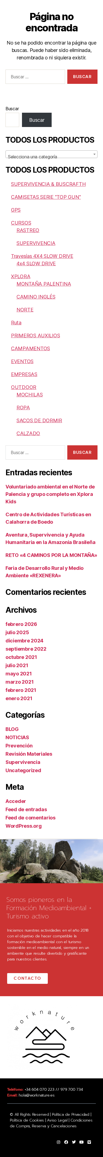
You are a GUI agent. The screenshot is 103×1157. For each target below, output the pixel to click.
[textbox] (51, 157)
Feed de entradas (26, 809)
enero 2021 (18, 698)
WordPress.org (23, 826)
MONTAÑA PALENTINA (43, 284)
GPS (16, 210)
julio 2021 (16, 665)
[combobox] (51, 154)
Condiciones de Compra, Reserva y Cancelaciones (51, 1123)
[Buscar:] (34, 78)
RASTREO (27, 230)
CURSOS (21, 223)
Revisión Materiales (28, 754)
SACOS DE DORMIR (39, 420)
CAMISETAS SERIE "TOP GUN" (46, 197)
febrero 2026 (21, 624)
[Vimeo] (89, 1142)
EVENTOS (22, 361)
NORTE (25, 310)
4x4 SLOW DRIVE (36, 263)
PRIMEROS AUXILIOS (35, 335)
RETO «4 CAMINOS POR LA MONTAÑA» (51, 555)
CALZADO (28, 433)
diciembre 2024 (24, 641)
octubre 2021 (21, 657)
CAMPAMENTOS (30, 348)
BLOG (12, 729)
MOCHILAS (29, 394)
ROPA (23, 407)
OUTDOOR (23, 387)
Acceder (15, 801)
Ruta (16, 322)
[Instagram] (58, 1142)
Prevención (18, 746)
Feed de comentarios (30, 818)
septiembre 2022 (25, 649)
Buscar (12, 108)
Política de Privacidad (70, 1114)
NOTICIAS (17, 737)
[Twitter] (74, 1142)
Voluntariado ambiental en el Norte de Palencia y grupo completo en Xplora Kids (50, 494)
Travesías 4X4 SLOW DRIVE (42, 256)
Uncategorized (23, 770)
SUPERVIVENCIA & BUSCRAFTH (48, 184)
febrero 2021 (20, 690)
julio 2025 (17, 632)
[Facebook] (66, 1142)
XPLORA (20, 276)
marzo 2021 (19, 682)
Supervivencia (22, 762)
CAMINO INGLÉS (35, 297)
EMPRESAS (24, 374)
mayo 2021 (18, 673)
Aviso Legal (57, 1120)
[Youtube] (81, 1142)
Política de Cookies (27, 1120)
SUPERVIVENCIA (35, 243)
